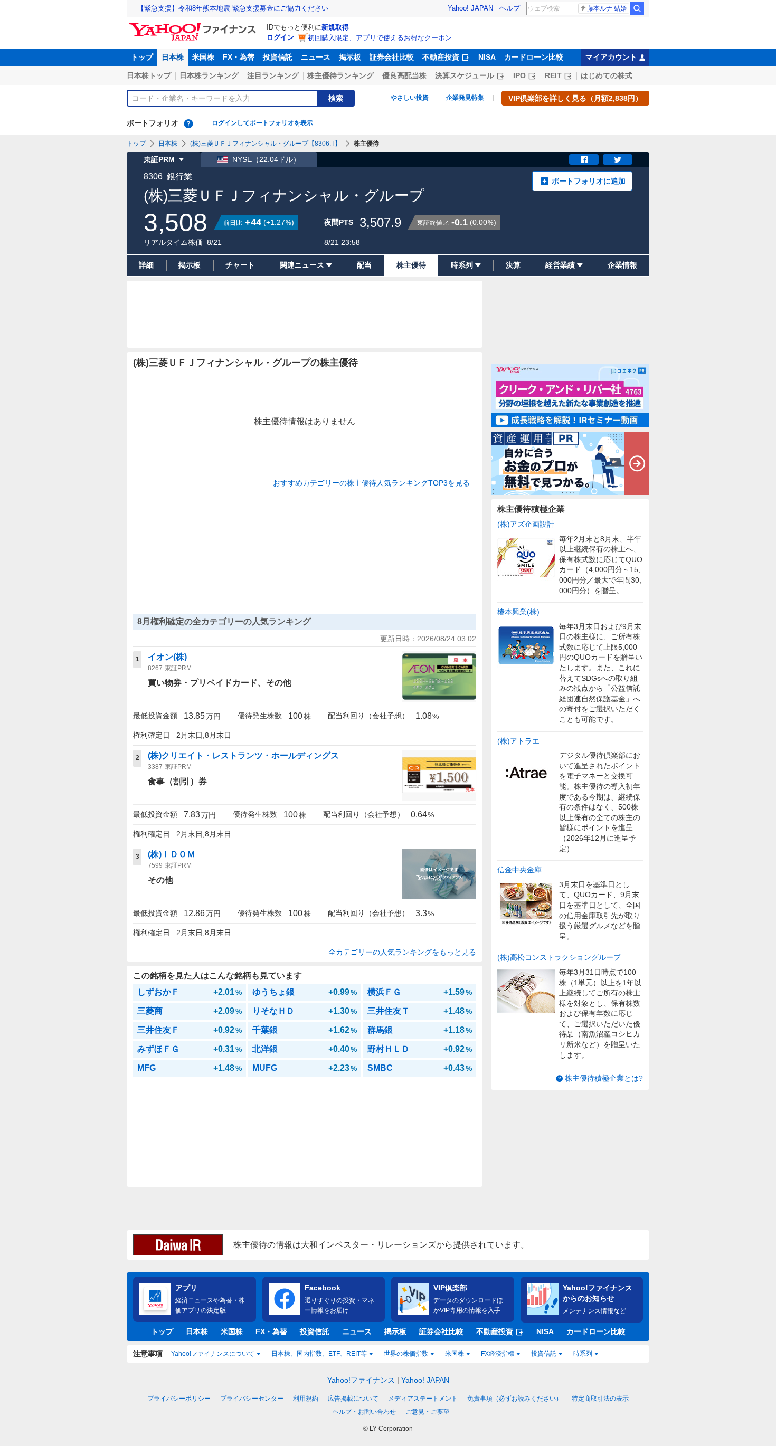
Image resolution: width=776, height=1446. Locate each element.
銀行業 (179, 176)
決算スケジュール (464, 75)
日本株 (173, 57)
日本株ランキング (209, 75)
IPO (519, 75)
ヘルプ (509, 8)
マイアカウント (611, 57)
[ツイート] (617, 159)
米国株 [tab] (454, 1353)
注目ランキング (273, 75)
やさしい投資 (410, 97)
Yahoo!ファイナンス (361, 1380)
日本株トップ (149, 75)
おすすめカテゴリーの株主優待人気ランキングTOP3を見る (371, 483)
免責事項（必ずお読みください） (514, 1398)
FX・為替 (238, 57)
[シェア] (584, 159)
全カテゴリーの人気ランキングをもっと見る (402, 952)
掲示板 (350, 57)
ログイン (280, 37)
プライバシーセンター (251, 1398)
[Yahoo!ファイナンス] (194, 26)
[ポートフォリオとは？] (188, 123)
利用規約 (305, 1398)
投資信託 (277, 57)
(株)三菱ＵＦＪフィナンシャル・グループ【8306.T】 (265, 143)
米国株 (203, 57)
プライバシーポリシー (179, 1398)
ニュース (315, 57)
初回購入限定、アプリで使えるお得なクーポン (380, 38)
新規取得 (335, 27)
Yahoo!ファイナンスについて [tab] (212, 1353)
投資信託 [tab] (543, 1353)
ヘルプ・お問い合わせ (364, 1411)
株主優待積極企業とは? (604, 1078)
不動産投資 (440, 57)
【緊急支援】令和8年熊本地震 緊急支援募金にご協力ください (232, 8)
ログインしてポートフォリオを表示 (262, 123)
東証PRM (159, 159)
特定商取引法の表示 (600, 1398)
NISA (487, 57)
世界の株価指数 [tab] (406, 1353)
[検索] (637, 8)
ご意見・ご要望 (427, 1411)
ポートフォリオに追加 (589, 181)
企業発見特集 (465, 97)
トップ (142, 57)
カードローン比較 (533, 57)
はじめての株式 (606, 75)
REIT (553, 75)
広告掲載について (353, 1398)
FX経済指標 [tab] (497, 1353)
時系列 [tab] (582, 1353)
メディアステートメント (423, 1398)
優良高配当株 (404, 75)
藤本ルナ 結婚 (607, 8)
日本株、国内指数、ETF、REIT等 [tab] (319, 1353)
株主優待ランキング (340, 75)
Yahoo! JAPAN (470, 8)
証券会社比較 (392, 57)
